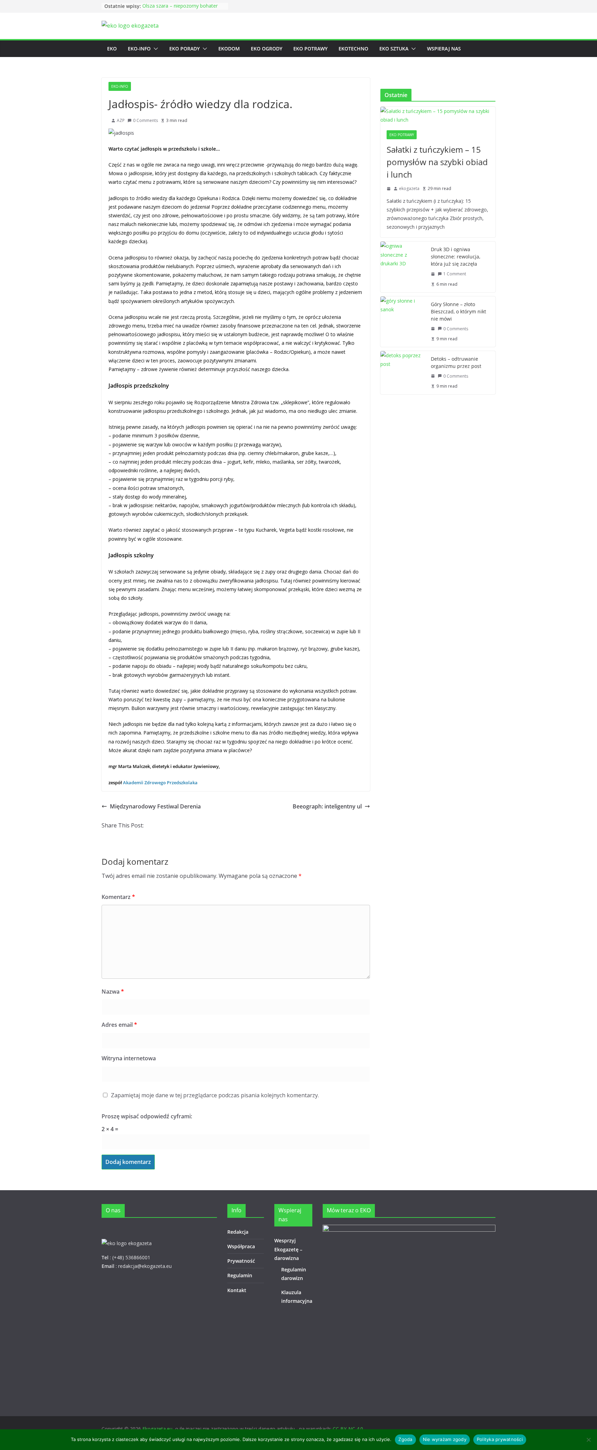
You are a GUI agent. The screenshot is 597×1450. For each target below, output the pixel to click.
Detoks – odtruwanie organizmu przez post (456, 362)
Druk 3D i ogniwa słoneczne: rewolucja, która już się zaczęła (455, 256)
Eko (112, 48)
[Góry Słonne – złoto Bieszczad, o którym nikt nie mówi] (402, 321)
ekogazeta (409, 188)
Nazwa (113, 991)
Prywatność (241, 1261)
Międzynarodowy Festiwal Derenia (155, 806)
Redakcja (237, 1232)
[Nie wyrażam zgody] (588, 1439)
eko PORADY (184, 48)
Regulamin (239, 1275)
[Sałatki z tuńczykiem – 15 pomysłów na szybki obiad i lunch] (437, 115)
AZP (121, 120)
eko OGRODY (266, 48)
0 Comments (145, 120)
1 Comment (454, 274)
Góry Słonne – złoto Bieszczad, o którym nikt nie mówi (458, 311)
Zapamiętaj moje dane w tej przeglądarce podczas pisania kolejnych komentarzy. (215, 1095)
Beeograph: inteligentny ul (327, 806)
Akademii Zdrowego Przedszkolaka (160, 782)
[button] (154, 49)
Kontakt (236, 1290)
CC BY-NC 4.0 (348, 1428)
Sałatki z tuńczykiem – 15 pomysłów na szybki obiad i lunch (437, 162)
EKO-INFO (139, 48)
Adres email (119, 1025)
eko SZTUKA (393, 48)
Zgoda (405, 1439)
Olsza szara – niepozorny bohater (180, 6)
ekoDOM (229, 48)
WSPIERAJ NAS (444, 48)
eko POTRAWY (310, 48)
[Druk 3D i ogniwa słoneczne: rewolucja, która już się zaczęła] (402, 266)
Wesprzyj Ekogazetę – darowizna (288, 1249)
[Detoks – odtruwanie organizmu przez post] (402, 372)
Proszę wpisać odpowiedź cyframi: (147, 1116)
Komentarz (118, 897)
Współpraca (241, 1246)
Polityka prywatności (500, 1439)
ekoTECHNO (353, 48)
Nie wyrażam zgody (444, 1439)
